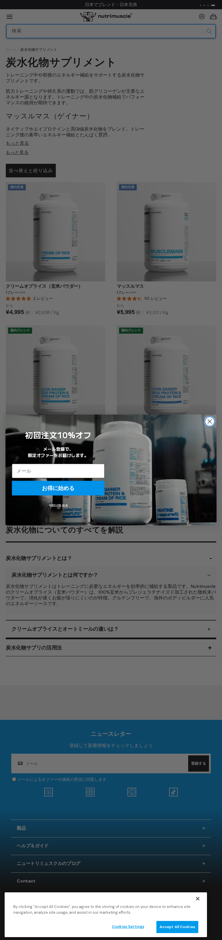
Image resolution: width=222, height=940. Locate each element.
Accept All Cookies (177, 926)
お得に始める (58, 488)
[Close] (197, 898)
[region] (106, 914)
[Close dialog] (209, 421)
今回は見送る (58, 505)
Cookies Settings (128, 926)
